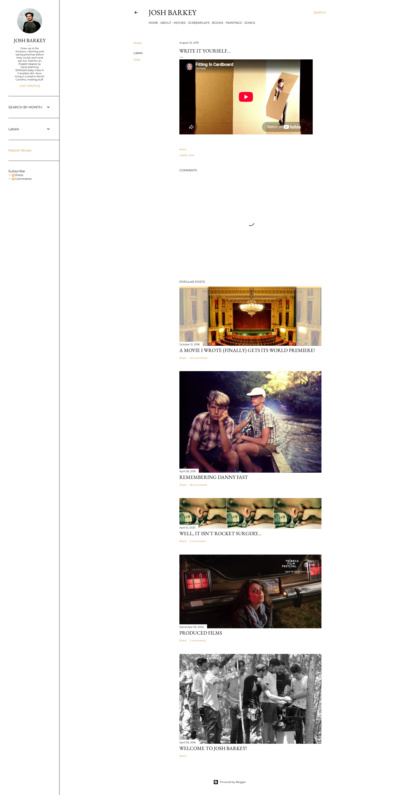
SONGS (249, 23)
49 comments (198, 357)
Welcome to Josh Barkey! (213, 748)
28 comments (198, 484)
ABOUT (165, 23)
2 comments (198, 541)
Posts (18, 175)
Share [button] (138, 43)
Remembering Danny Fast (213, 477)
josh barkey (172, 12)
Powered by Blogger (233, 782)
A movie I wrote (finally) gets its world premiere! (247, 350)
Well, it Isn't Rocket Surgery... (220, 533)
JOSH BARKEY (30, 40)
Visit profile (29, 86)
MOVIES (180, 23)
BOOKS (217, 23)
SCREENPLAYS (199, 23)
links (137, 59)
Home (153, 23)
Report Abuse (19, 150)
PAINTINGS (234, 23)
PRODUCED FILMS (200, 633)
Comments (23, 179)
